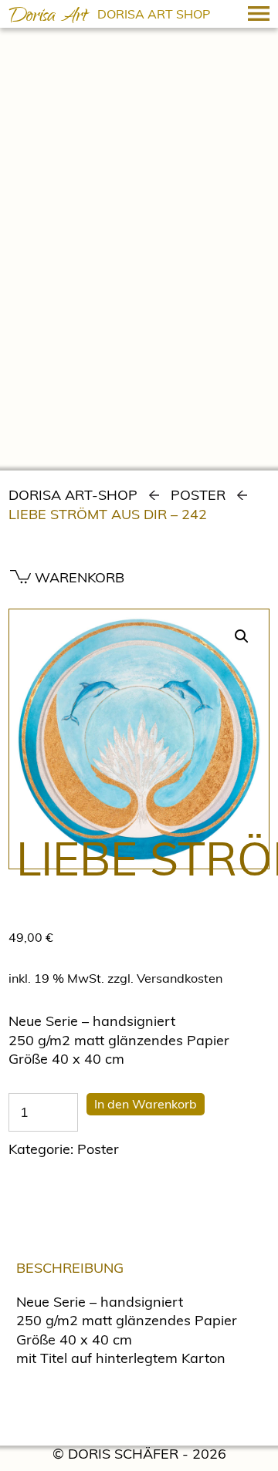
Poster (198, 495)
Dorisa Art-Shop (72, 495)
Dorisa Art (47, 18)
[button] (242, 636)
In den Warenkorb (145, 1104)
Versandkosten (179, 978)
